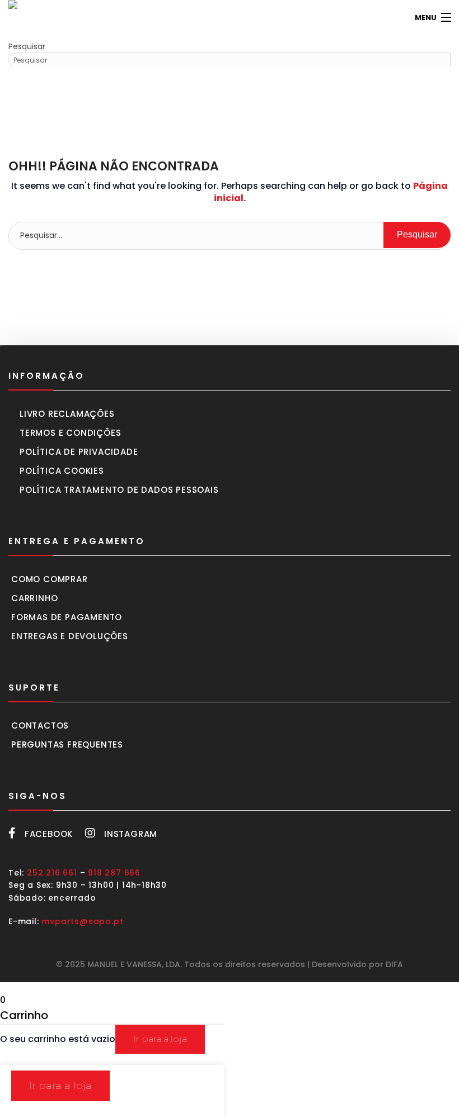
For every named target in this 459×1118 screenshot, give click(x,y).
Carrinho (34, 598)
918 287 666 (114, 872)
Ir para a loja (160, 1039)
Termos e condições (70, 433)
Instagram (130, 834)
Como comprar (49, 579)
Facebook (49, 834)
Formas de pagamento (66, 617)
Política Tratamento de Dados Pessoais (119, 490)
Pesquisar (26, 46)
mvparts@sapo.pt (82, 921)
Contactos (40, 725)
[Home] (25, 17)
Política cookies (62, 471)
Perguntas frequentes (67, 744)
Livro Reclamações (67, 414)
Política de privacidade (79, 452)
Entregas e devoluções (69, 636)
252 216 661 (52, 872)
